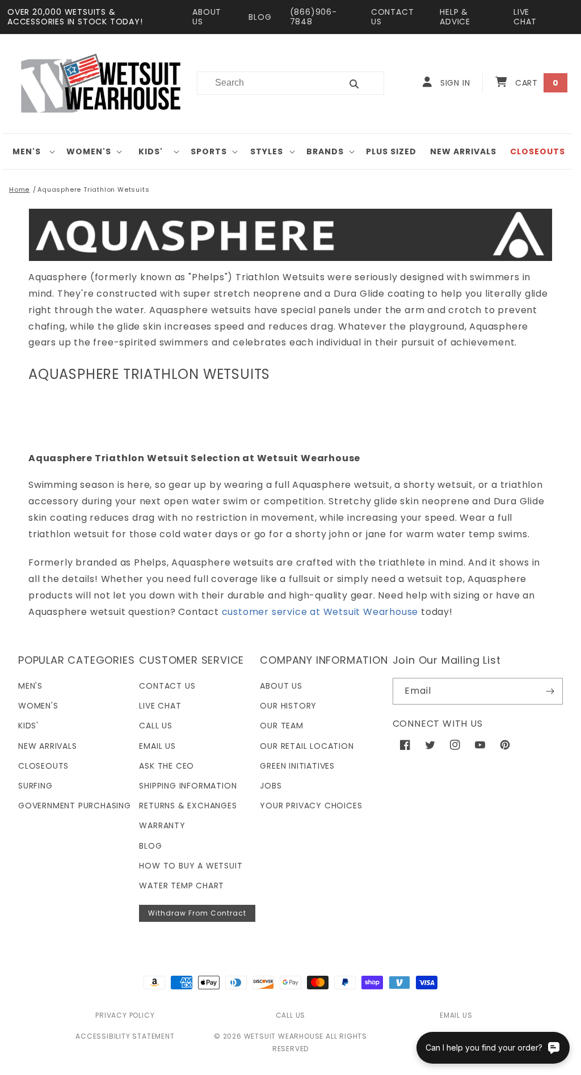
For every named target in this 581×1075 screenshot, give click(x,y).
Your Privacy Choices (311, 805)
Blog (150, 845)
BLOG (260, 17)
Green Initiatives (297, 766)
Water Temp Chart (181, 885)
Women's (88, 151)
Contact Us (167, 686)
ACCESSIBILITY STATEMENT (124, 1036)
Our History (288, 705)
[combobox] (262, 83)
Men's (26, 151)
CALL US (291, 1015)
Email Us (157, 746)
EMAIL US (456, 1015)
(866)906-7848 (313, 16)
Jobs (270, 785)
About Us (281, 686)
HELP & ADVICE (455, 16)
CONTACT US (392, 16)
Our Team (281, 725)
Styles (266, 151)
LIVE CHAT (525, 16)
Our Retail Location (306, 746)
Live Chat (160, 705)
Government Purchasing (74, 805)
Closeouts (43, 766)
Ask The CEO (166, 766)
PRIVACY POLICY (124, 1015)
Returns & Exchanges (188, 805)
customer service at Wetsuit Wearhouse (320, 611)
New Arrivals (47, 746)
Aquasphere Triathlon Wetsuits (93, 189)
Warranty (162, 825)
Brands (325, 151)
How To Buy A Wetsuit (190, 865)
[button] (31, 151)
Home (19, 189)
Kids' (150, 151)
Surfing (35, 785)
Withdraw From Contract (197, 913)
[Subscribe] (549, 691)
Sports (209, 151)
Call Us (155, 725)
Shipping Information (188, 785)
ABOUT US (206, 16)
